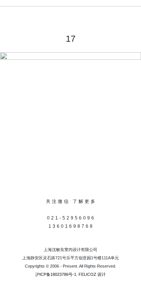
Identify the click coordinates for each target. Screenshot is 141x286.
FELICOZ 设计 (92, 274)
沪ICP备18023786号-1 (55, 274)
